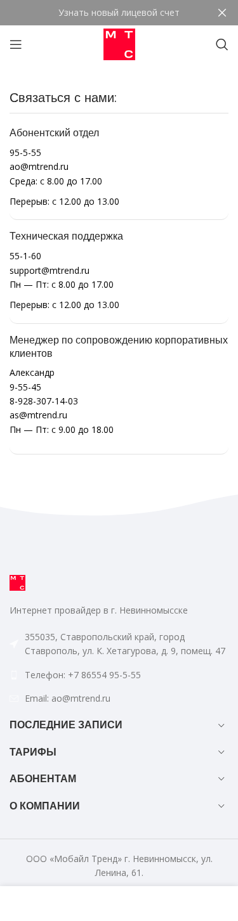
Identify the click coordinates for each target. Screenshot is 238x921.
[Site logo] (119, 43)
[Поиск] (222, 44)
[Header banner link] (100, 12)
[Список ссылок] (119, 675)
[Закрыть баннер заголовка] (222, 12)
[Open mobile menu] (16, 44)
